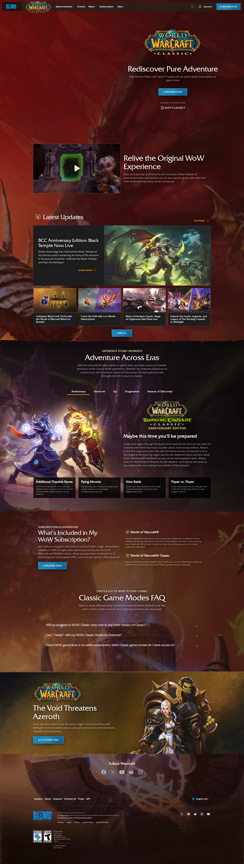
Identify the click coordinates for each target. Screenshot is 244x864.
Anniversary (79, 391)
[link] (172, 108)
